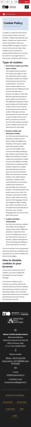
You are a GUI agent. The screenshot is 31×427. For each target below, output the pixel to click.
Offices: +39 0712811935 (15, 358)
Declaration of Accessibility (15, 395)
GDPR (21, 409)
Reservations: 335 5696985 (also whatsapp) (15, 362)
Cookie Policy (10, 409)
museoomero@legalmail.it (15, 382)
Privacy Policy (21, 402)
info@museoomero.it (15, 375)
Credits (14, 416)
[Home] (9, 7)
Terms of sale (7, 402)
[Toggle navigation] (27, 6)
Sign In (26, 2)
